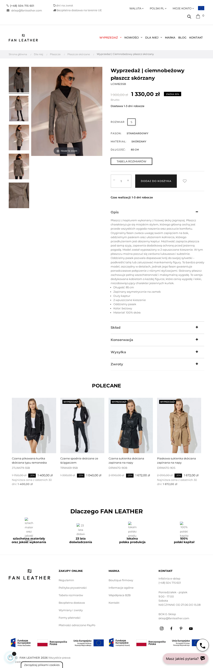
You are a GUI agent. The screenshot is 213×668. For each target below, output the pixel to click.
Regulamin (66, 580)
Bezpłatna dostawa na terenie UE (79, 10)
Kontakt (114, 602)
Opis (115, 212)
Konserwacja (122, 340)
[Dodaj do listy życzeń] (185, 181)
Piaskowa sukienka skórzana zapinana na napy (176, 460)
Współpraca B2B (120, 595)
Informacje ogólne (121, 587)
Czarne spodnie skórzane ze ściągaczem (79, 460)
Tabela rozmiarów (71, 595)
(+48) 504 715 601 (170, 582)
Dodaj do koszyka (156, 181)
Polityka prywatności (73, 587)
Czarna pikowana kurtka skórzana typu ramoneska (29, 460)
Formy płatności (69, 617)
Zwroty (117, 364)
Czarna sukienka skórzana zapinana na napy (126, 460)
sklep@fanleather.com (25, 10)
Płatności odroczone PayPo (77, 625)
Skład (115, 328)
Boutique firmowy (121, 580)
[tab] (157, 212)
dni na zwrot (64, 5)
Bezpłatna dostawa (72, 602)
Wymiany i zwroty (71, 610)
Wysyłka (118, 352)
